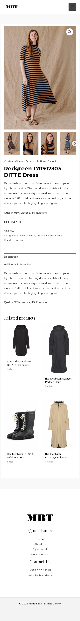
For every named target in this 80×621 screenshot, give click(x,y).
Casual (52, 161)
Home (40, 539)
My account (40, 549)
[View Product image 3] (49, 143)
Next (75, 143)
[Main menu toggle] (72, 7)
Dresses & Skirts (36, 161)
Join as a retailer (40, 554)
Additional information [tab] (17, 264)
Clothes (9, 161)
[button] (69, 31)
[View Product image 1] (12, 143)
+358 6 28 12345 (40, 570)
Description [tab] (11, 257)
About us (40, 544)
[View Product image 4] (68, 143)
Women (19, 161)
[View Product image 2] (30, 143)
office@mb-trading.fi (40, 575)
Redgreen (17, 240)
